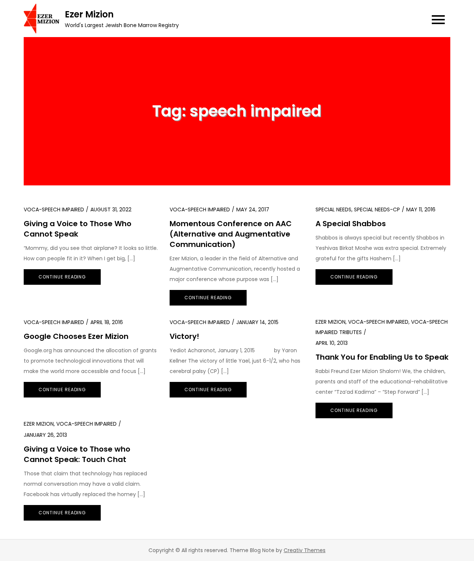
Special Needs (333, 209)
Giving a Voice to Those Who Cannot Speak (77, 228)
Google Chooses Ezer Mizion (76, 336)
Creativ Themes (305, 550)
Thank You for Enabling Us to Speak (382, 357)
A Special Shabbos (351, 223)
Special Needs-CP (377, 209)
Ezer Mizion (89, 14)
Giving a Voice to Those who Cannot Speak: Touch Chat (77, 454)
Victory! (184, 336)
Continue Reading (62, 277)
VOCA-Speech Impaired (54, 209)
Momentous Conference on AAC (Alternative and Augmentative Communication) (231, 234)
